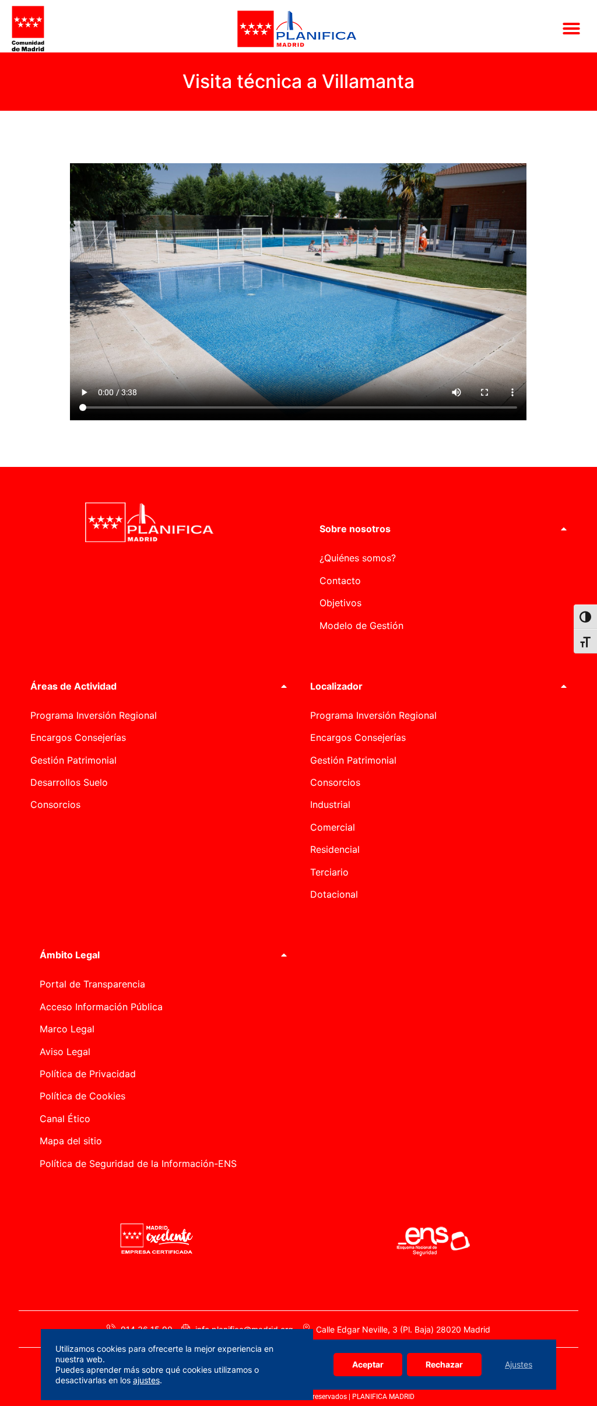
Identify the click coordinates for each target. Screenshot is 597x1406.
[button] (571, 29)
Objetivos (340, 603)
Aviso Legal (65, 1051)
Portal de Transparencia (92, 984)
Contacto (340, 580)
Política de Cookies (82, 1096)
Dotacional (334, 894)
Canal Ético (65, 1118)
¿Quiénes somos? (357, 558)
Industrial (330, 804)
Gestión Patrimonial (73, 760)
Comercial (332, 827)
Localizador (336, 686)
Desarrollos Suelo (69, 782)
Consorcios (55, 804)
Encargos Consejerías (78, 737)
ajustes (146, 1380)
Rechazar (444, 1364)
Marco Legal (67, 1029)
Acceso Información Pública (101, 1007)
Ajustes (518, 1364)
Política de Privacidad (88, 1074)
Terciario (329, 872)
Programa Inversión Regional (93, 715)
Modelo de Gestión (361, 625)
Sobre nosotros (355, 529)
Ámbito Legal (70, 955)
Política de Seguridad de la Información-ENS (138, 1163)
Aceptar (368, 1364)
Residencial (335, 849)
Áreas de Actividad (73, 686)
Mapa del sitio (71, 1141)
